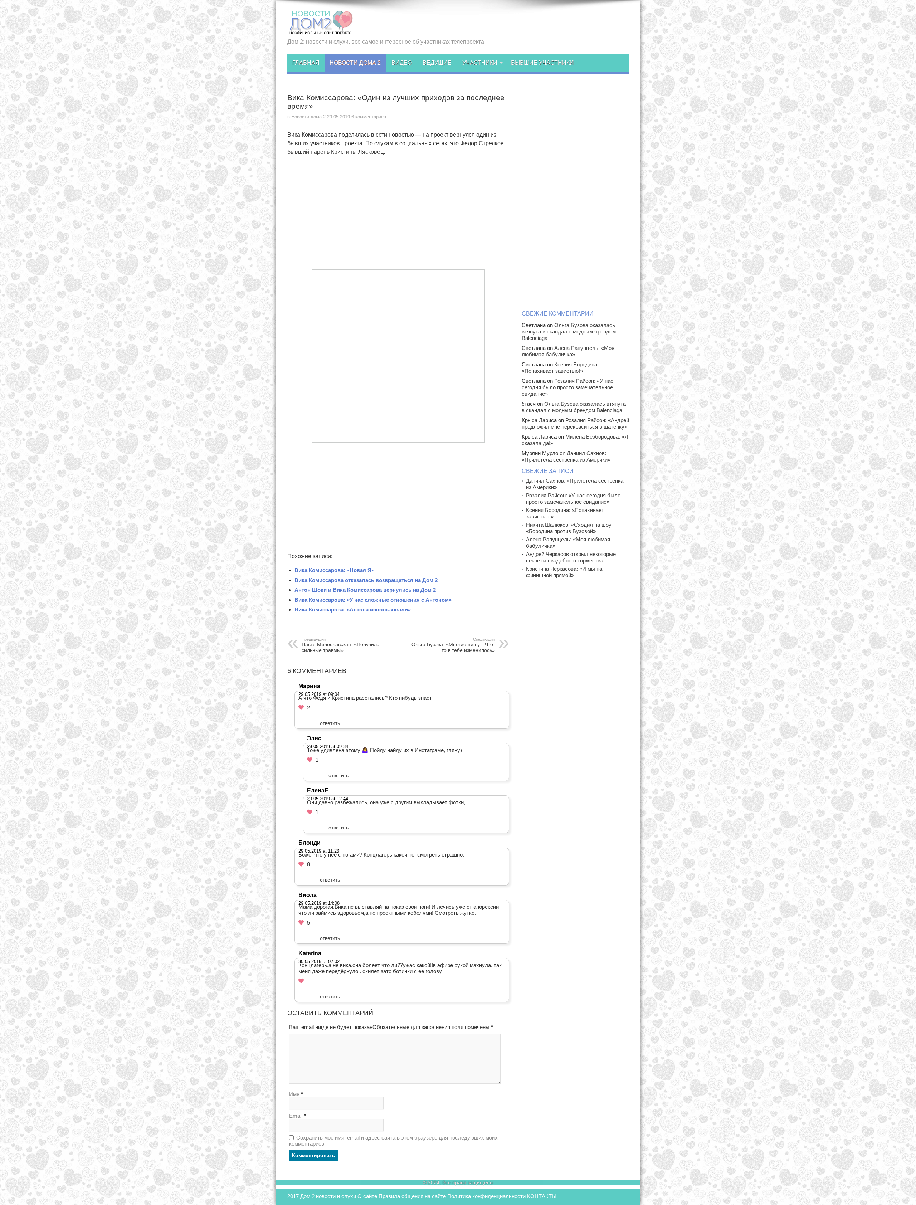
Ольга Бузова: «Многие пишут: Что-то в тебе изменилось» (453, 645)
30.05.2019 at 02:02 (319, 961)
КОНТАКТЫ (541, 1196)
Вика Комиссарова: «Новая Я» (334, 570)
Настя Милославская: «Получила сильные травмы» (341, 645)
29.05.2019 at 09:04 (319, 694)
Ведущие (437, 63)
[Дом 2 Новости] (320, 29)
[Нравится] (301, 707)
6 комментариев (368, 116)
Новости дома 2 (355, 63)
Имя (294, 1094)
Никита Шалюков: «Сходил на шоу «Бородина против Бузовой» (569, 528)
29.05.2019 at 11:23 (318, 851)
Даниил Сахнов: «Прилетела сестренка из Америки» (566, 456)
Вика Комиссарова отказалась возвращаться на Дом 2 (366, 580)
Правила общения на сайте (412, 1196)
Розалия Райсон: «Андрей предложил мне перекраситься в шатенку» (575, 423)
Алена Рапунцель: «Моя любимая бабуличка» (568, 351)
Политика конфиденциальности (486, 1196)
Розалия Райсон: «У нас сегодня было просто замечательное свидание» (567, 387)
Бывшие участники (542, 63)
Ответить (330, 723)
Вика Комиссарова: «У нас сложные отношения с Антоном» (373, 600)
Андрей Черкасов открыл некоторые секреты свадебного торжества (571, 557)
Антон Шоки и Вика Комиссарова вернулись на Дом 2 (365, 590)
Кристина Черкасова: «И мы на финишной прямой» (564, 572)
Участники (479, 63)
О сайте (367, 1196)
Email (295, 1116)
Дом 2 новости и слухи (328, 1196)
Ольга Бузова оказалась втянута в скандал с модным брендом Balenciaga (569, 331)
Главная (306, 63)
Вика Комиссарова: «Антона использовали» (352, 609)
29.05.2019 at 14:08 (319, 903)
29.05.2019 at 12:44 (327, 798)
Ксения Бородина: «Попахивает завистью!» (560, 367)
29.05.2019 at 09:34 (327, 746)
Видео (401, 63)
